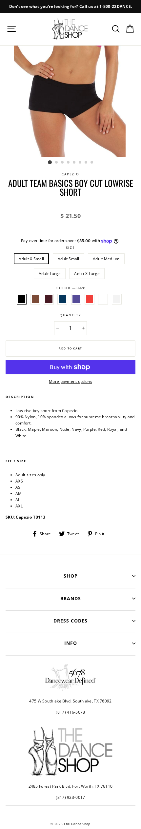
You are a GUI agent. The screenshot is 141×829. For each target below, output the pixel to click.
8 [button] (92, 162)
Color (70, 288)
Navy (62, 299)
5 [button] (74, 162)
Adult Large (50, 273)
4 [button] (68, 162)
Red (89, 299)
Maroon (49, 299)
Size (70, 248)
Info (70, 643)
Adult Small (68, 258)
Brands (70, 598)
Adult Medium (106, 258)
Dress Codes (70, 621)
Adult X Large (87, 273)
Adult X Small (31, 258)
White (117, 299)
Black (22, 299)
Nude (103, 299)
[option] (70, 6)
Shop (71, 576)
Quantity (70, 315)
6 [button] (80, 162)
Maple (35, 299)
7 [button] (86, 162)
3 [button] (62, 162)
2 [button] (56, 162)
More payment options (70, 381)
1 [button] (50, 162)
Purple (76, 299)
